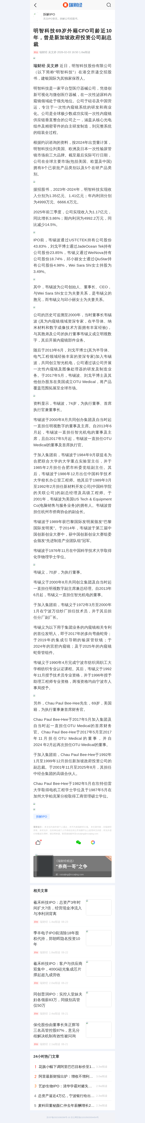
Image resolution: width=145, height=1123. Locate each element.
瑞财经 (43, 52)
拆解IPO (41, 816)
